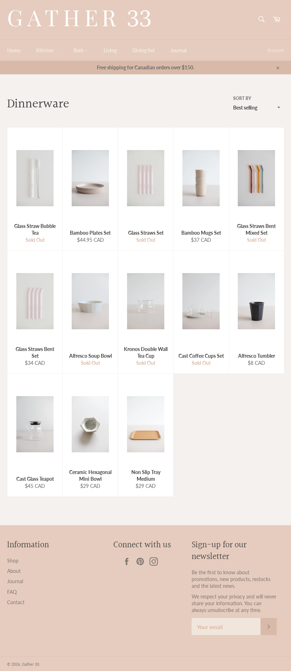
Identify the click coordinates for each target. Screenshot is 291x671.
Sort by (242, 98)
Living (110, 50)
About (14, 571)
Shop (12, 561)
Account (275, 50)
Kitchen (45, 50)
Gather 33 (30, 664)
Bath (79, 50)
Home (14, 50)
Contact (15, 602)
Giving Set (143, 50)
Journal (178, 50)
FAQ (12, 592)
